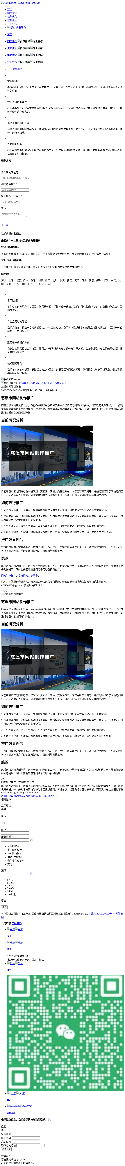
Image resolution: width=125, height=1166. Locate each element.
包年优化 (12, 16)
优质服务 (21, 27)
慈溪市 (34, 575)
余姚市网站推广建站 (37, 796)
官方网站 (23, 575)
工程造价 (16, 923)
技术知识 (35, 383)
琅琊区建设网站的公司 (13, 796)
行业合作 (12, 24)
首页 (9, 9)
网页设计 (12, 13)
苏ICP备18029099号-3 (102, 913)
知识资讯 (47, 383)
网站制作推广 (8, 575)
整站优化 (12, 20)
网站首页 (24, 383)
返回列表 (53, 796)
